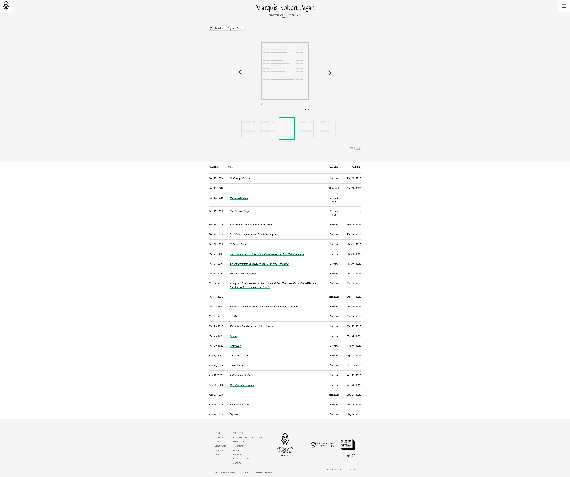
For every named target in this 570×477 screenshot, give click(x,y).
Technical (238, 446)
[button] (564, 6)
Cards (240, 29)
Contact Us (239, 433)
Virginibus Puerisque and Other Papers (251, 326)
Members (220, 29)
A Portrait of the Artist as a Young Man (251, 225)
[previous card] (130, 74)
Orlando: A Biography (242, 385)
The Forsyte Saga (239, 211)
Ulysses (234, 414)
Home (210, 29)
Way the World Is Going (243, 274)
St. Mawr (235, 316)
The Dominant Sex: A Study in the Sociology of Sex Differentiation (267, 254)
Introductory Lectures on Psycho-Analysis (253, 234)
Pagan (231, 29)
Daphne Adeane (239, 198)
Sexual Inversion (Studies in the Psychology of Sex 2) (259, 264)
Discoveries (221, 446)
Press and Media (241, 459)
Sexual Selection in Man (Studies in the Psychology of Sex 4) (263, 307)
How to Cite (238, 450)
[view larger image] (285, 76)
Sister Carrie (236, 365)
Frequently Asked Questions (247, 437)
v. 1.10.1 (352, 470)
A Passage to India (240, 375)
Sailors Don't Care (240, 405)
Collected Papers (239, 244)
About (218, 455)
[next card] (439, 74)
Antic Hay (235, 346)
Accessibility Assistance (225, 473)
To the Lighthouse (240, 178)
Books (218, 442)
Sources (219, 450)
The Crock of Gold (240, 356)
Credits (237, 463)
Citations (237, 455)
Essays (234, 336)
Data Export (239, 442)
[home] (6, 6)
